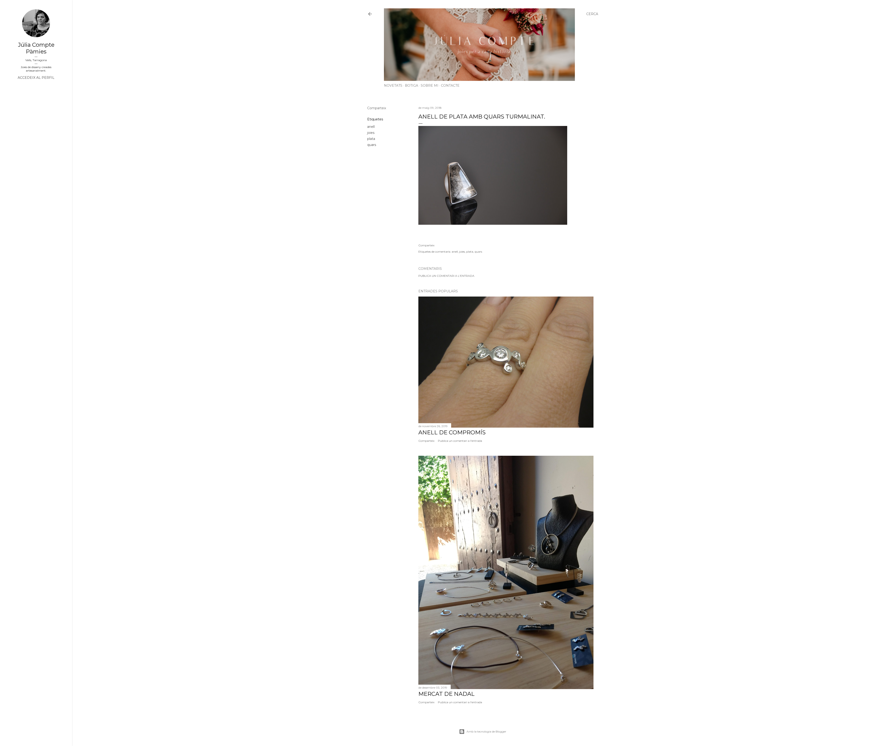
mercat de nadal (446, 693)
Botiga (411, 85)
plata (371, 139)
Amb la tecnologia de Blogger (486, 731)
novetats (393, 85)
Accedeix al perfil (36, 78)
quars (371, 145)
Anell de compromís (452, 432)
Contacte (450, 85)
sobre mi (429, 85)
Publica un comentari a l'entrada (446, 275)
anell (371, 127)
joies (370, 133)
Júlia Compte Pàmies (36, 48)
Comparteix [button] (376, 108)
